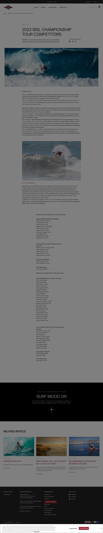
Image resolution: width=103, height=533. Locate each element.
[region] (51, 528)
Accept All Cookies (84, 528)
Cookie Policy (37, 531)
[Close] (100, 528)
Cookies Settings (73, 528)
